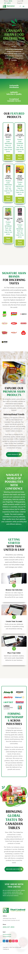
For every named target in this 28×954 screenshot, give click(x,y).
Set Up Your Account (13, 672)
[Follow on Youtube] (10, 941)
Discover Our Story (13, 869)
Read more (8, 157)
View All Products (13, 256)
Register (20, 3)
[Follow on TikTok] (16, 941)
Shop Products (13, 67)
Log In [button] (19, 1)
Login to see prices (8, 150)
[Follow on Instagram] (13, 941)
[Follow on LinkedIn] (4, 941)
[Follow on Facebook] (7, 941)
